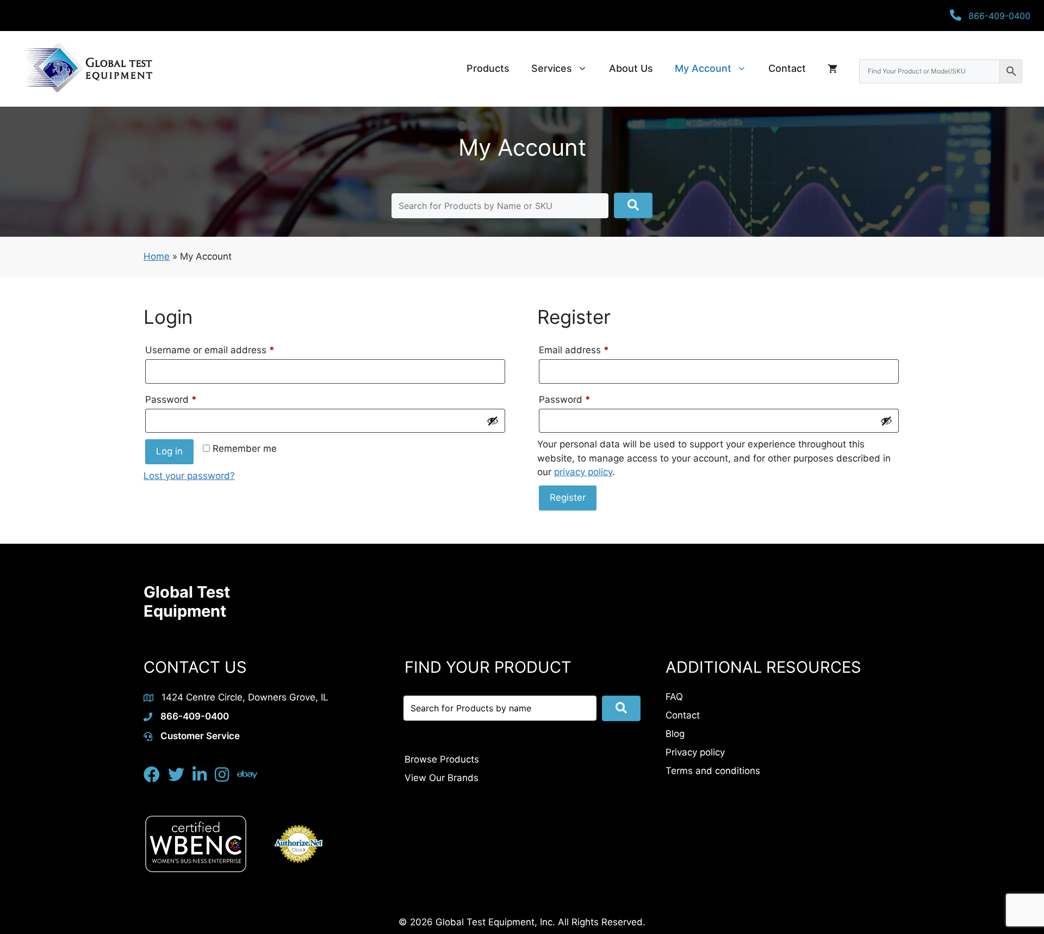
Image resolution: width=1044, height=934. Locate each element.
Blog (675, 733)
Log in (169, 451)
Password (190, 399)
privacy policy (583, 471)
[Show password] (493, 421)
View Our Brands (441, 777)
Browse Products (442, 759)
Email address (593, 349)
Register (568, 497)
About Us (631, 68)
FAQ (674, 696)
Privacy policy (695, 752)
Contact (787, 68)
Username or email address (229, 349)
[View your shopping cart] (832, 68)
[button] (633, 205)
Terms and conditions (713, 770)
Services (551, 68)
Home (157, 256)
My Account (703, 68)
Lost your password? (189, 475)
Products (488, 68)
